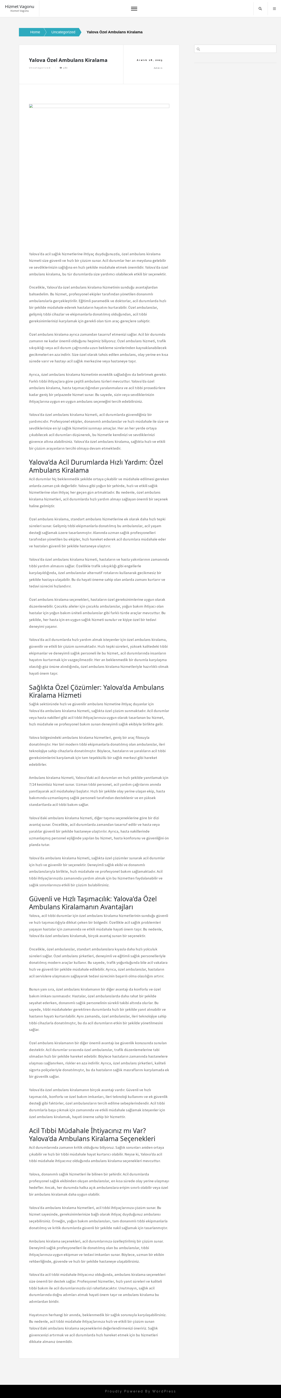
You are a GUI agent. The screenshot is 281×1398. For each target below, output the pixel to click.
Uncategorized (40, 68)
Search (260, 8)
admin (158, 68)
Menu (274, 8)
